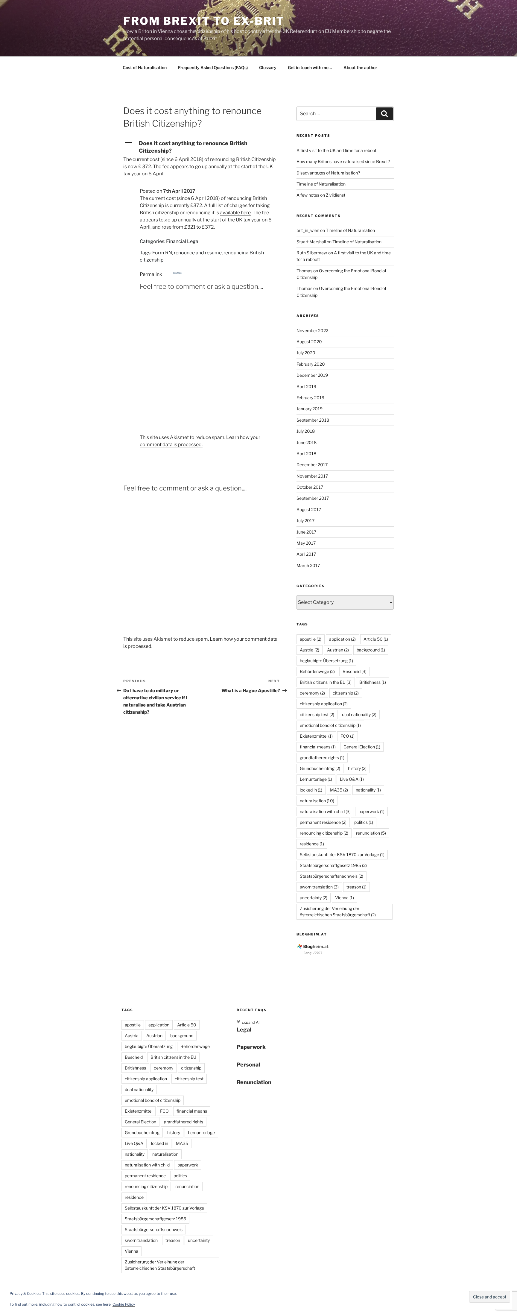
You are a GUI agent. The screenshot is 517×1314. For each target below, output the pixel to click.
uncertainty (313, 897)
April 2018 (306, 453)
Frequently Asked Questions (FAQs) (213, 67)
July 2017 (305, 520)
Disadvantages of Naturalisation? (328, 172)
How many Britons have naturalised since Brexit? (343, 161)
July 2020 (305, 352)
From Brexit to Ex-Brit (204, 21)
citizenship (346, 692)
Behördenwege (317, 671)
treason (356, 886)
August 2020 (309, 341)
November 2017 (312, 475)
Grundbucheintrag (320, 768)
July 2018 (305, 431)
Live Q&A (352, 779)
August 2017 (308, 509)
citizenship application (324, 703)
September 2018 (312, 420)
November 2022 (312, 330)
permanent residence (323, 822)
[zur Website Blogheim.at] (313, 953)
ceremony (312, 692)
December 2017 (312, 464)
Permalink (151, 274)
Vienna (344, 897)
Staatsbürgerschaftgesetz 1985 (333, 865)
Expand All (248, 1022)
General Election (361, 746)
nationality (368, 789)
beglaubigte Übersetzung (326, 660)
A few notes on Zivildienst (320, 195)
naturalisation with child (325, 811)
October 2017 (309, 487)
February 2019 (310, 397)
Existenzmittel (316, 736)
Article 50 (376, 639)
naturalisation (317, 800)
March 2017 (308, 565)
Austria (309, 649)
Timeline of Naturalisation (321, 183)
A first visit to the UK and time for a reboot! (336, 150)
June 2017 (306, 531)
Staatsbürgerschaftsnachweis (331, 876)
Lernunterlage (316, 779)
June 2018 (306, 442)
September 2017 (312, 498)
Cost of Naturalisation (145, 67)
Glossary (267, 67)
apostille (310, 639)
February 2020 (310, 364)
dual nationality (359, 714)
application (342, 639)
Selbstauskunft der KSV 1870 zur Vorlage (342, 854)
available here (235, 212)
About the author (360, 67)
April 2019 (306, 386)
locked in (311, 789)
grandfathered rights (322, 757)
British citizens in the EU (326, 682)
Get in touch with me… (310, 67)
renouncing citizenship (324, 833)
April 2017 (306, 554)
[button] (201, 147)
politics (363, 822)
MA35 (339, 789)
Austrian (338, 649)
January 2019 (309, 408)
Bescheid (355, 671)
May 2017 (306, 543)
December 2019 (312, 375)
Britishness (372, 682)
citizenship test (317, 714)
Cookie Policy (123, 1304)
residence (312, 843)
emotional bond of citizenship (330, 725)
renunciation (371, 833)
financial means (318, 746)
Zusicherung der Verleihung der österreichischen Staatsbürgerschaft (338, 911)
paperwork (371, 811)
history (357, 768)
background (371, 649)
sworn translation (319, 886)
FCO (347, 736)
